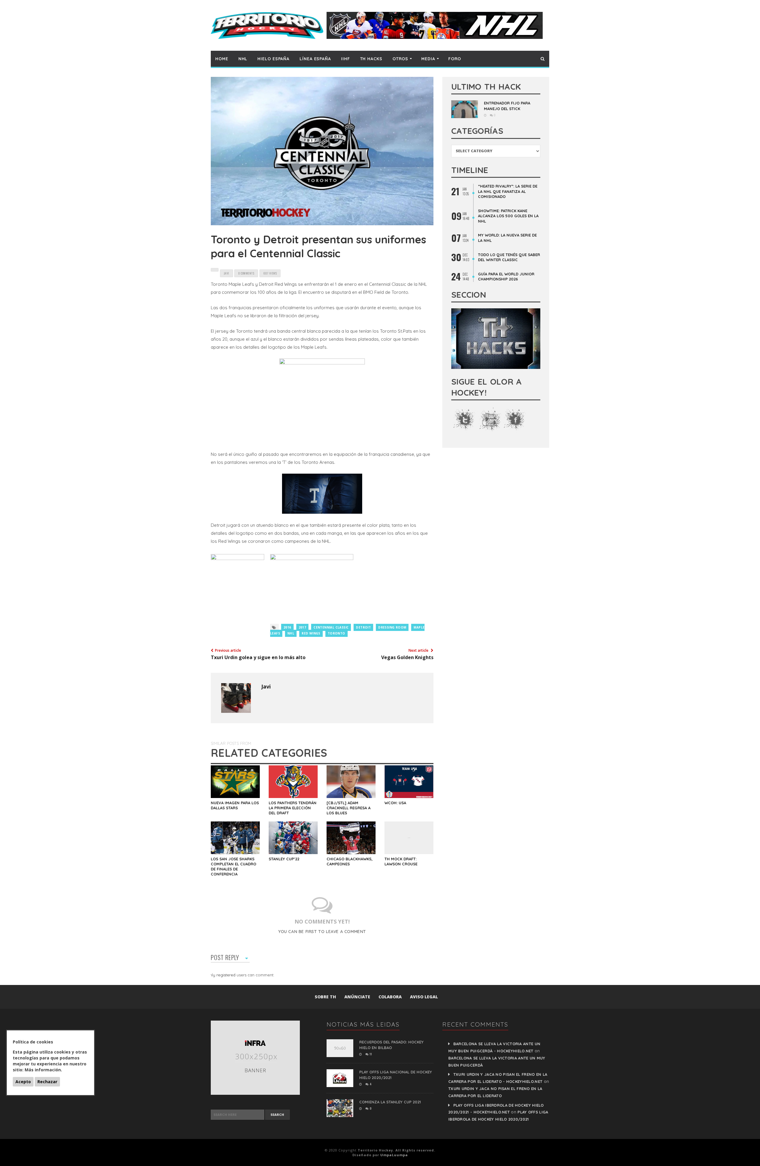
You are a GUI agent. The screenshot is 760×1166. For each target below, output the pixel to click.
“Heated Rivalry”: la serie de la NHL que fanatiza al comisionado (507, 191)
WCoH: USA (395, 802)
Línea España (315, 58)
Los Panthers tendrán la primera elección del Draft (292, 807)
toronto (336, 633)
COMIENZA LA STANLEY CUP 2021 (390, 1102)
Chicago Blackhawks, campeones (350, 861)
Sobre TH (325, 997)
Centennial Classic (331, 627)
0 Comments (246, 273)
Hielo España (273, 58)
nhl (290, 633)
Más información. (43, 1070)
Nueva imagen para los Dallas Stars (235, 805)
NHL (243, 58)
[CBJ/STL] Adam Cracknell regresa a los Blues (348, 807)
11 (370, 1054)
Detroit (363, 627)
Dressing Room (392, 627)
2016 (287, 627)
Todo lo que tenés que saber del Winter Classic (509, 257)
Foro (454, 58)
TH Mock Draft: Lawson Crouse (400, 861)
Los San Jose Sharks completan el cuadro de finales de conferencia (233, 866)
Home (221, 58)
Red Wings (311, 633)
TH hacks (371, 58)
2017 (302, 627)
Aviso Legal (424, 997)
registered (226, 975)
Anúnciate (357, 997)
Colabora (390, 997)
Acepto (23, 1081)
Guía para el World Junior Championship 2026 (506, 277)
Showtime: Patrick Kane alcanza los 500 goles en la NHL (508, 215)
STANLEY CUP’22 (284, 858)
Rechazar (47, 1081)
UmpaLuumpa (394, 1155)
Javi (266, 686)
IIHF (345, 58)
